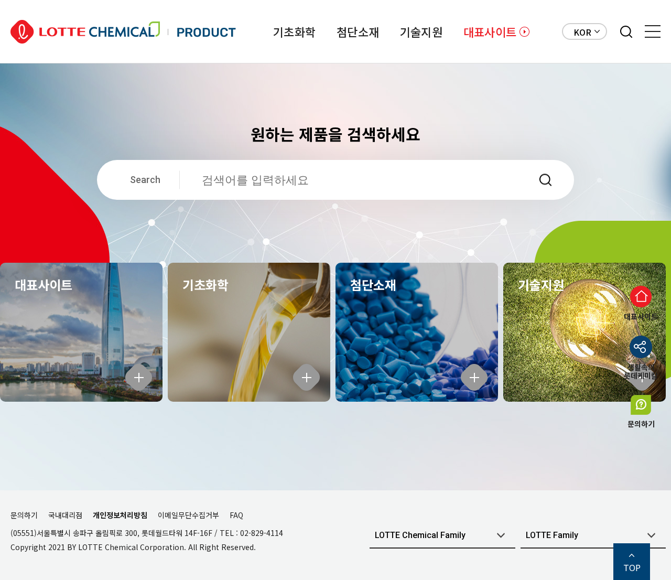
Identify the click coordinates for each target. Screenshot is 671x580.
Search (145, 180)
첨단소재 (358, 31)
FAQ (236, 515)
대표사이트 (489, 31)
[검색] (626, 32)
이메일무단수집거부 (188, 515)
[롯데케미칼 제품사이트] (123, 32)
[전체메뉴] (653, 31)
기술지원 (421, 31)
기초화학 (294, 31)
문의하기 (24, 515)
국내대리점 (65, 515)
